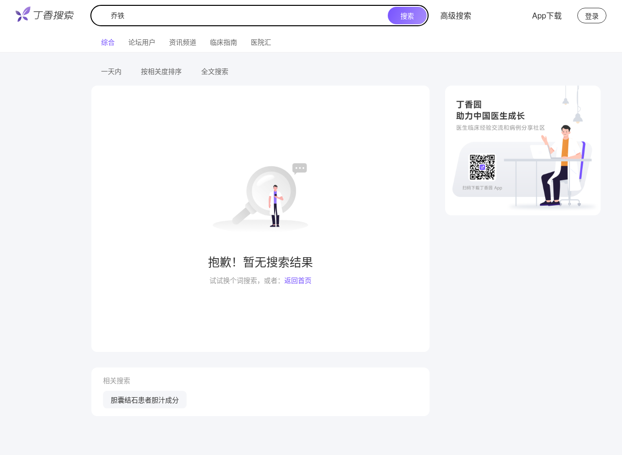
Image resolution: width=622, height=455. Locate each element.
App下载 (547, 15)
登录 (592, 15)
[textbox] (241, 15)
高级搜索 (455, 15)
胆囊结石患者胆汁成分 (145, 399)
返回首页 (297, 280)
